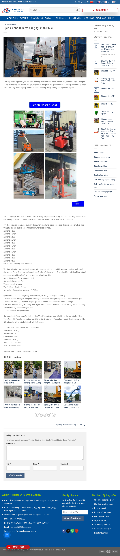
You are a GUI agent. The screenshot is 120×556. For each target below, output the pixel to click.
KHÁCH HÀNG (89, 18)
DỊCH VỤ (48, 18)
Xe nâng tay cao (107, 88)
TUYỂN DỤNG (101, 18)
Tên (8, 464)
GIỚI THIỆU (24, 18)
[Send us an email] (68, 531)
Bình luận (10, 444)
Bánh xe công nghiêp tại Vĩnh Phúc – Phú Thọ (107, 121)
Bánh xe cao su (107, 104)
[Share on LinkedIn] (54, 415)
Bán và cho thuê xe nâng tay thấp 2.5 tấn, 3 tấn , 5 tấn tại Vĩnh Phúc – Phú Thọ (108, 133)
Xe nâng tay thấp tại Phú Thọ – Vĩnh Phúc (108, 80)
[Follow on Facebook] (64, 531)
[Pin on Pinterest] (49, 415)
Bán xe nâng (98, 152)
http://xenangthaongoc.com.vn (24, 531)
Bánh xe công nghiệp (102, 157)
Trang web (64, 464)
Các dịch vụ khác (100, 166)
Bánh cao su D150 (108, 71)
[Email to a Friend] (45, 415)
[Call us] (72, 531)
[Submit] (77, 10)
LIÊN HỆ (111, 18)
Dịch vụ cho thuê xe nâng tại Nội (69, 425)
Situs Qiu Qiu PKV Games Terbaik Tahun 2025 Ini (108, 63)
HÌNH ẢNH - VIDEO (75, 18)
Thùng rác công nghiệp (107, 112)
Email (36, 464)
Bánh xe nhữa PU (107, 96)
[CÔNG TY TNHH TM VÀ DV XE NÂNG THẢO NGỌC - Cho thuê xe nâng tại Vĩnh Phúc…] (13, 10)
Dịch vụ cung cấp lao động (104, 180)
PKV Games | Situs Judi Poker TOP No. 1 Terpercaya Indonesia (108, 48)
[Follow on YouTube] (77, 531)
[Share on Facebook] (37, 415)
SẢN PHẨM (60, 18)
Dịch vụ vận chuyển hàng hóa (104, 185)
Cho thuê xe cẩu (100, 171)
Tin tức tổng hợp (100, 196)
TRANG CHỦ (13, 18)
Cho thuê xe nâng (10, 25)
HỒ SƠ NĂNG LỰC (36, 18)
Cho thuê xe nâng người (103, 504)
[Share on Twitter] (41, 415)
